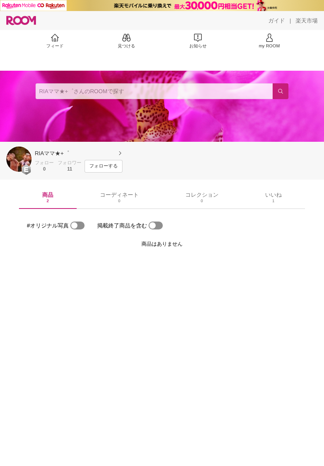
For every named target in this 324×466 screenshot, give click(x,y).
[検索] (280, 91)
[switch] (77, 225)
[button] (19, 159)
